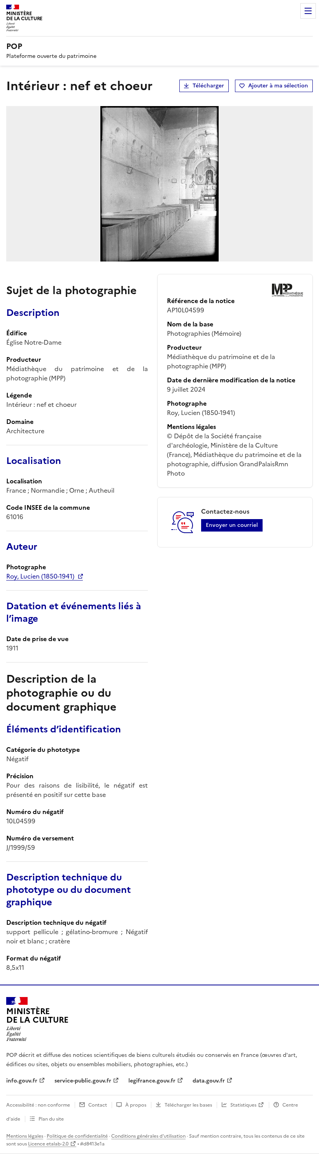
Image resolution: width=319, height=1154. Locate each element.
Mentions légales (24, 1136)
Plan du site (51, 1119)
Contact (97, 1105)
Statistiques (243, 1105)
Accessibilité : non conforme (38, 1105)
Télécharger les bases (188, 1105)
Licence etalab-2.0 (48, 1143)
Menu (308, 11)
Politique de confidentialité (77, 1136)
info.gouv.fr (21, 1081)
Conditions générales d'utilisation (148, 1136)
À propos (135, 1105)
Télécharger (208, 86)
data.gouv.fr (209, 1081)
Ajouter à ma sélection (278, 86)
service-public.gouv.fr (82, 1081)
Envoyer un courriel (232, 525)
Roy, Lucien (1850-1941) (40, 576)
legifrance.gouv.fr (151, 1081)
